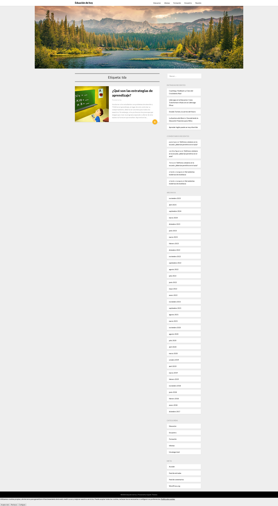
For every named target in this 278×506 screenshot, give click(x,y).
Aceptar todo (5, 505)
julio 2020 (172, 340)
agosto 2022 (173, 269)
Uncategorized (174, 452)
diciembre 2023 (174, 224)
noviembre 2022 (175, 256)
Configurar (22, 505)
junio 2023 (173, 231)
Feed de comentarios (176, 480)
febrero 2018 (174, 399)
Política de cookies (168, 499)
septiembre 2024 (175, 211)
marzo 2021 (173, 321)
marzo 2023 (173, 237)
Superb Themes (151, 495)
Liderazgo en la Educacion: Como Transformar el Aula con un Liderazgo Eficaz (182, 102)
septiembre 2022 (175, 263)
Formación (177, 3)
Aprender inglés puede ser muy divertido (183, 127)
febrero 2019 (174, 379)
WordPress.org (174, 486)
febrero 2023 (174, 243)
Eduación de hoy (84, 2)
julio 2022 (172, 276)
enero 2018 (173, 405)
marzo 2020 (173, 353)
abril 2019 (172, 366)
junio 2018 (173, 392)
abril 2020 (172, 347)
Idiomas (167, 3)
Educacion (157, 3)
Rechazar (14, 505)
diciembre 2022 (174, 250)
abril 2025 (172, 205)
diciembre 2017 (174, 412)
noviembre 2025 (175, 198)
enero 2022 (173, 295)
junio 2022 (173, 282)
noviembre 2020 (175, 327)
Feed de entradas (175, 473)
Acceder (172, 467)
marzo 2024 (173, 218)
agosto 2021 (173, 315)
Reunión (198, 3)
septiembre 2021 (175, 308)
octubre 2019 (174, 360)
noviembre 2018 (175, 386)
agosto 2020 (173, 334)
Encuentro (188, 3)
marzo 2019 (173, 373)
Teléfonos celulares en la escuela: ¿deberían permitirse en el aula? (183, 153)
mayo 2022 (173, 289)
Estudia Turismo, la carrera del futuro (182, 112)
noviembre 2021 (175, 302)
